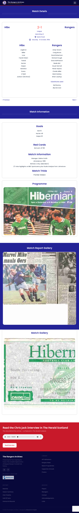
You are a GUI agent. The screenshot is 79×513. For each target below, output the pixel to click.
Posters (44, 472)
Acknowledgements (48, 498)
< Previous (6, 100)
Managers (45, 492)
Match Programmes (48, 466)
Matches (5, 489)
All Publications (46, 459)
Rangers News (46, 462)
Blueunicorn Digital (31, 510)
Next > (74, 100)
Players (44, 489)
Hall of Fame (7, 498)
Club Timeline (7, 495)
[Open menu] (75, 2)
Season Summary (8, 492)
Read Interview (9, 445)
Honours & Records (9, 501)
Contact (44, 495)
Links (43, 501)
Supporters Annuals (48, 469)
